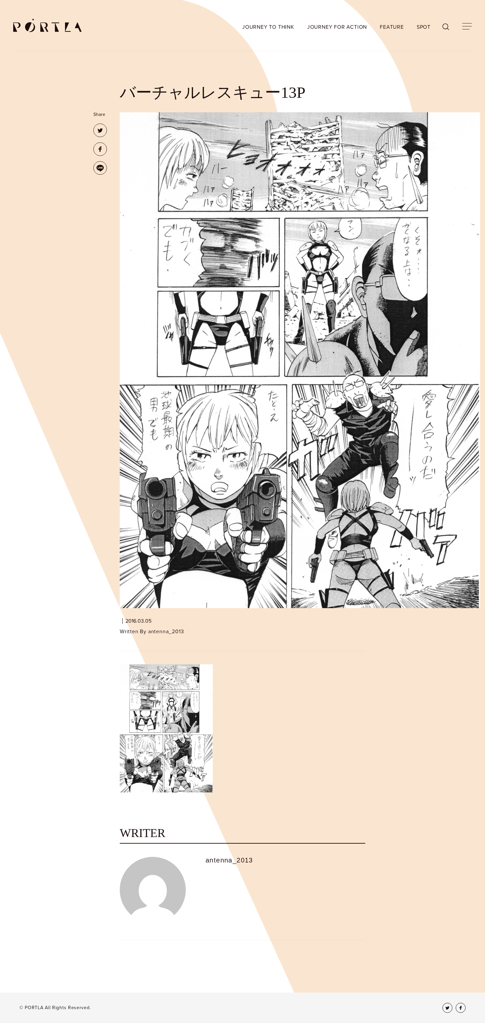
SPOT (424, 27)
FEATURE (392, 27)
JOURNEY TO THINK (268, 27)
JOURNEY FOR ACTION (337, 27)
